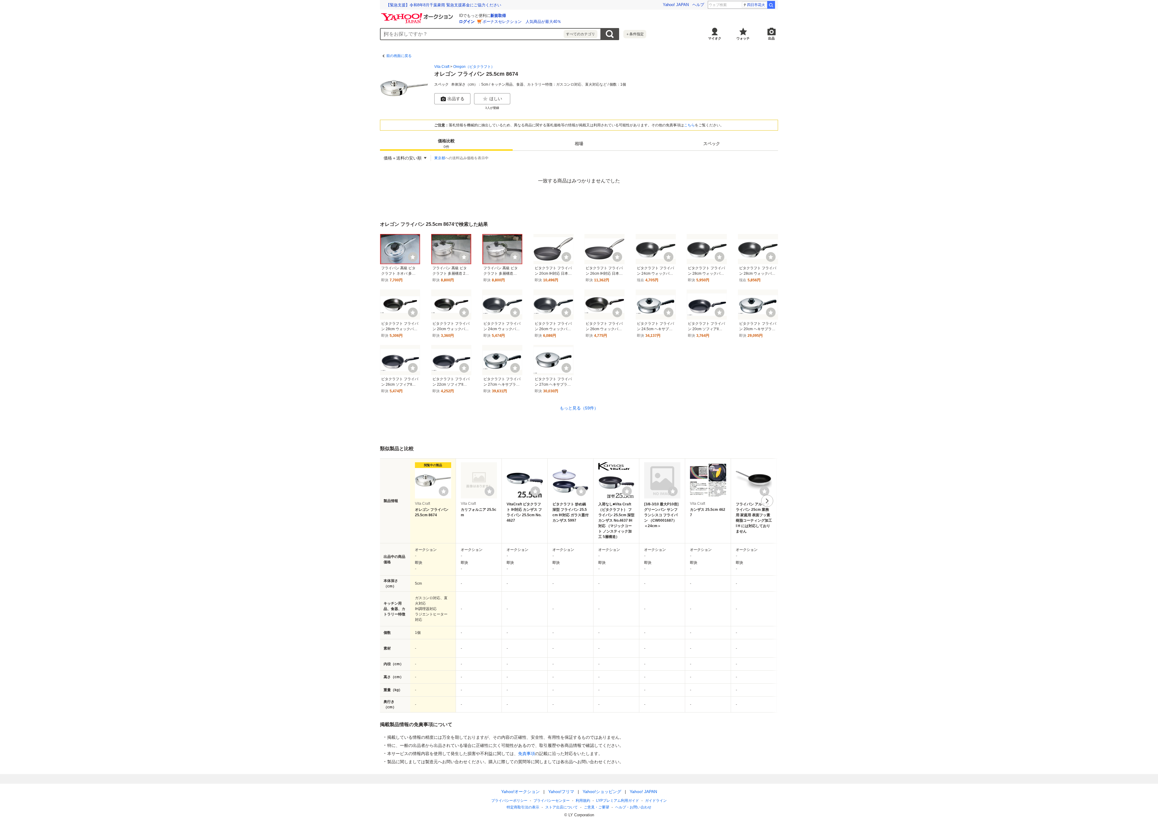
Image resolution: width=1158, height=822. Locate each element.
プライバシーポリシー (509, 800)
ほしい (495, 98)
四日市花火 (756, 5)
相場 (579, 143)
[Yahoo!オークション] (418, 15)
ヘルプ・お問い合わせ (633, 807)
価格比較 (446, 143)
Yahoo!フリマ (561, 791)
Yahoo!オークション (520, 791)
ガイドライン (656, 800)
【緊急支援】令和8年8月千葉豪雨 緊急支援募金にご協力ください (443, 5)
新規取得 (498, 15)
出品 (771, 38)
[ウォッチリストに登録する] (443, 491)
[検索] (771, 5)
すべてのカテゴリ (580, 34)
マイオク (714, 38)
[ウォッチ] (413, 257)
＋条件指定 (635, 34)
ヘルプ (698, 4)
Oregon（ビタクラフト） (474, 67)
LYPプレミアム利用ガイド (617, 800)
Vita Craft (441, 67)
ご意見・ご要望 (596, 807)
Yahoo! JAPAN (676, 4)
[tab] (446, 143)
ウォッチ (743, 38)
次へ (767, 501)
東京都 (439, 158)
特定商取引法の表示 (523, 807)
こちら (689, 125)
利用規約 (583, 800)
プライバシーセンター (551, 800)
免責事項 (526, 753)
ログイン (467, 21)
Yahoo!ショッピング (602, 791)
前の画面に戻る (399, 56)
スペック (711, 143)
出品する (456, 98)
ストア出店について (561, 807)
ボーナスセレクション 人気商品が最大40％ (521, 21)
